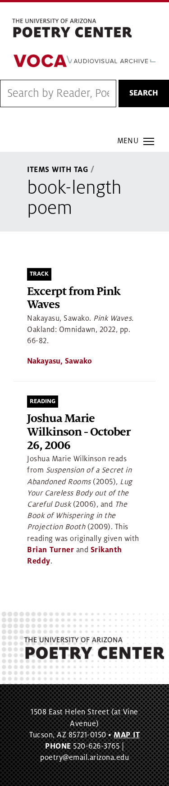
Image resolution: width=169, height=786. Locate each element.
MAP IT (127, 735)
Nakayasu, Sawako (59, 361)
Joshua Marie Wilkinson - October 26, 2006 (78, 432)
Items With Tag (57, 170)
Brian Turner (50, 550)
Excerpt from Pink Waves (73, 298)
